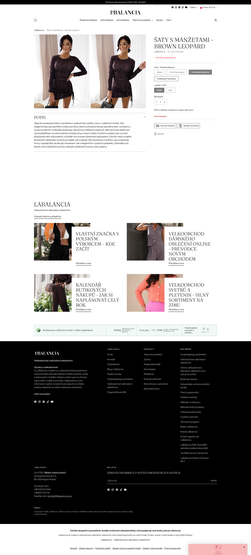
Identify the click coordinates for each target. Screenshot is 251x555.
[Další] (153, 2)
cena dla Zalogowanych (165, 57)
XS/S (159, 90)
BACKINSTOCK (152, 389)
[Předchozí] (98, 2)
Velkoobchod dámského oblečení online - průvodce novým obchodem (190, 246)
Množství (158, 96)
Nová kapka (150, 369)
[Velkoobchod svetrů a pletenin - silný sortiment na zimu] (155, 294)
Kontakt (111, 359)
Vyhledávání (113, 364)
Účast (161, 134)
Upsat (214, 481)
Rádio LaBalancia (189, 426)
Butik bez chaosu (188, 379)
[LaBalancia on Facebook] (172, 7)
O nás (110, 354)
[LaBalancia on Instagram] (176, 7)
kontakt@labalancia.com (60, 496)
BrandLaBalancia (188, 431)
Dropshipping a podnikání (120, 379)
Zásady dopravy (86, 548)
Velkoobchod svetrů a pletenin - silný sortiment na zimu (189, 295)
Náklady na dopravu (190, 402)
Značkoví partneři (189, 417)
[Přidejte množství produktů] (164, 102)
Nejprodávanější (152, 364)
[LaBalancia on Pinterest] (179, 7)
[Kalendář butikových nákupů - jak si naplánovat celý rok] (62, 294)
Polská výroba (114, 374)
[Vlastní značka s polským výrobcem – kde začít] (62, 245)
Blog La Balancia (115, 369)
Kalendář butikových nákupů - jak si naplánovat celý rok (97, 295)
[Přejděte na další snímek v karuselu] (215, 187)
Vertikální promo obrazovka (194, 453)
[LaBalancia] (125, 12)
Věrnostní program (189, 422)
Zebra (159, 72)
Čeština (193, 7)
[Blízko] (244, 547)
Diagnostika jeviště (116, 392)
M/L (171, 90)
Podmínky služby (103, 548)
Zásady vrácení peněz (152, 548)
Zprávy (147, 359)
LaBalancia (39, 30)
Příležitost (149, 374)
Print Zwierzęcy (177, 72)
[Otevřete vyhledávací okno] (35, 20)
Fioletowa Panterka (166, 78)
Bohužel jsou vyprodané (156, 384)
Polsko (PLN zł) (209, 7)
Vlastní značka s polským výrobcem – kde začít (97, 241)
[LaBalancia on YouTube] (186, 7)
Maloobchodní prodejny (192, 407)
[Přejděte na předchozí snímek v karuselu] (209, 187)
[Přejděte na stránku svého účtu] (215, 20)
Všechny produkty (153, 354)
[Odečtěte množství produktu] (156, 102)
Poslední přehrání (152, 379)
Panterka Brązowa (200, 72)
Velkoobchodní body (190, 412)
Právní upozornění (189, 392)
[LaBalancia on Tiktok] (183, 7)
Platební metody (188, 397)
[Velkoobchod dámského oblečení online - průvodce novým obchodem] (155, 245)
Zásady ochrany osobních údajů (126, 548)
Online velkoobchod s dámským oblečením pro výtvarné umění (193, 371)
